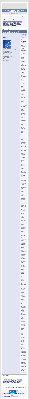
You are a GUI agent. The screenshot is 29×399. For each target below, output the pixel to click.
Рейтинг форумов (9, 387)
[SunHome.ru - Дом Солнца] (18, 393)
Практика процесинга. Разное (12, 23)
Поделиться (23, 34)
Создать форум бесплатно (20, 387)
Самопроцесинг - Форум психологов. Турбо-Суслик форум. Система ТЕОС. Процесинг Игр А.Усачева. (13, 21)
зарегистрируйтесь (20, 16)
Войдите (12, 16)
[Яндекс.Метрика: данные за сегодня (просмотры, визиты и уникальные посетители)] (6, 393)
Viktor (4, 37)
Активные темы (14, 13)
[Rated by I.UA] (19, 392)
